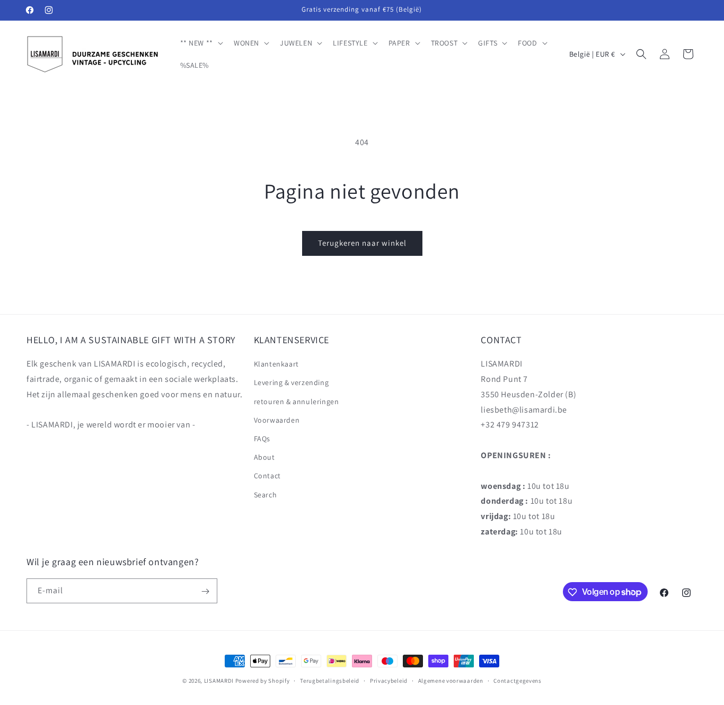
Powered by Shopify (262, 680)
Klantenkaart (276, 364)
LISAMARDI (219, 680)
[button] (200, 43)
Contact (267, 476)
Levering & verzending (291, 383)
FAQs (262, 438)
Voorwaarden (277, 420)
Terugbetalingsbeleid (329, 680)
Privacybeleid (389, 680)
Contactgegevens (517, 680)
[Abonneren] (205, 591)
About (264, 457)
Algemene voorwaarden (450, 680)
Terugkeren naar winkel (362, 243)
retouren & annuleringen (296, 401)
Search (265, 494)
